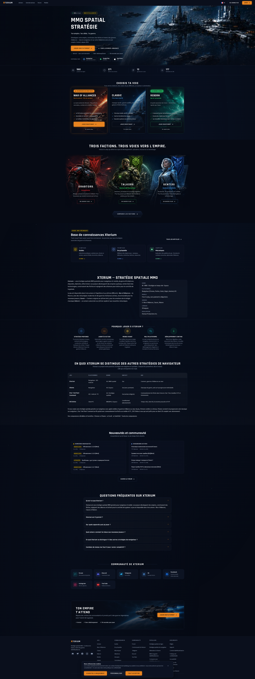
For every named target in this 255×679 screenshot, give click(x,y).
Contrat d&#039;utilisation (177, 651)
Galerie (99, 660)
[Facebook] (82, 654)
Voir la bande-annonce (110, 48)
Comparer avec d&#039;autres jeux (154, 660)
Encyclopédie (118, 647)
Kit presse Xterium (174, 671)
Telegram (134, 651)
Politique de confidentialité (173, 655)
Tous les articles (172, 239)
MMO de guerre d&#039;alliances (153, 655)
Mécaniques (117, 651)
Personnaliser (116, 673)
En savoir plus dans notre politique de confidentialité (107, 668)
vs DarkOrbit (117, 416)
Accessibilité (173, 659)
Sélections (117, 654)
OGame (71, 388)
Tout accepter (134, 673)
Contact (172, 668)
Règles (171, 644)
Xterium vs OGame (100, 416)
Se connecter (234, 3)
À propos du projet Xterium (173, 663)
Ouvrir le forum (126, 479)
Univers (21, 3)
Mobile (46, 3)
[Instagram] (87, 654)
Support (172, 647)
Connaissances (30, 3)
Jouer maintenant (88, 124)
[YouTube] (92, 654)
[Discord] (73, 654)
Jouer (246, 3)
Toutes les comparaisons (129, 416)
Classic (99, 651)
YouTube (134, 657)
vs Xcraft (109, 416)
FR (224, 3)
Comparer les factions (126, 214)
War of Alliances (101, 647)
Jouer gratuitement (82, 48)
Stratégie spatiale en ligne (156, 644)
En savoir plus (89, 129)
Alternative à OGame (154, 651)
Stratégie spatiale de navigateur (157, 647)
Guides (116, 644)
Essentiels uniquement (95, 673)
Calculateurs (117, 660)
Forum (40, 3)
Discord (134, 654)
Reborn (99, 654)
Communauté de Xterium (139, 647)
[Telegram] (77, 654)
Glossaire (116, 657)
